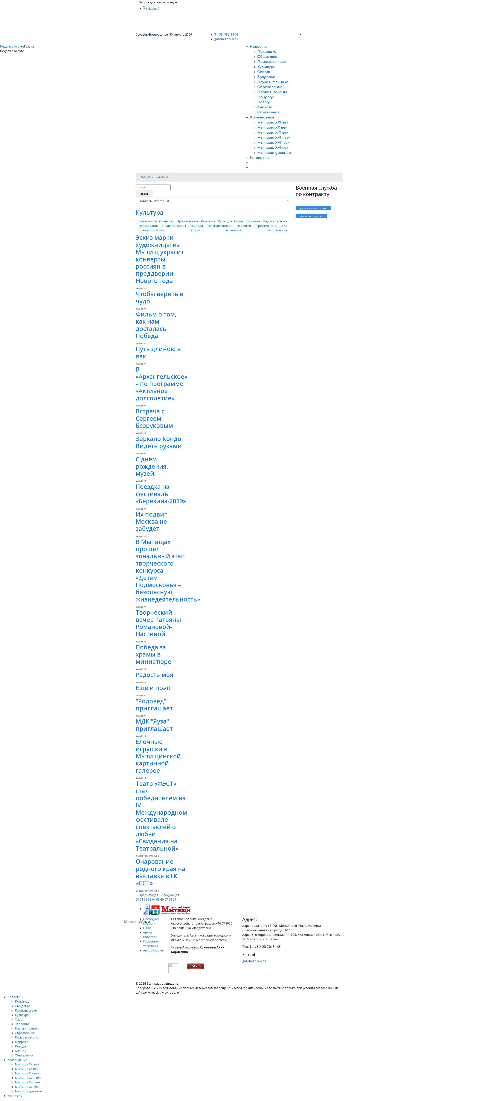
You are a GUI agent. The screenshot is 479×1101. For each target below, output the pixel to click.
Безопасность (277, 230)
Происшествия (271, 62)
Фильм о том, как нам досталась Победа (156, 325)
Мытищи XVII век (273, 142)
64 (153, 899)
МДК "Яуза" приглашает (154, 724)
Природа (265, 97)
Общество (267, 57)
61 (141, 899)
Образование (269, 87)
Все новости (148, 221)
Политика (266, 52)
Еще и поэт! (153, 688)
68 (170, 899)
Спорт (263, 72)
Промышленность (220, 226)
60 (137, 899)
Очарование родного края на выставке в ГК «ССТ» (160, 872)
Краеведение (262, 117)
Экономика (233, 230)
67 (166, 899)
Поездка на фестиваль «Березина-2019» (161, 493)
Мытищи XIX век (272, 132)
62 (145, 899)
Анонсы (264, 107)
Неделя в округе (12, 46)
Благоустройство (151, 230)
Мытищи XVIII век (274, 137)
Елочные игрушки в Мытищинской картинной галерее (158, 756)
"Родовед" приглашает (154, 704)
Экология (244, 226)
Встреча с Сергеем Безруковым (154, 418)
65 (158, 899)
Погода (264, 102)
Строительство (265, 226)
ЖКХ (284, 226)
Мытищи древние (274, 153)
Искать (144, 194)
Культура (266, 67)
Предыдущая (149, 895)
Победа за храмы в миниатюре (153, 654)
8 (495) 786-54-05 (226, 34)
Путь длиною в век (158, 352)
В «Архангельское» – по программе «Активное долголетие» (161, 383)
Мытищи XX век (272, 127)
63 (149, 899)
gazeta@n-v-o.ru (226, 39)
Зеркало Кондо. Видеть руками (159, 442)
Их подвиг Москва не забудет (151, 521)
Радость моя (154, 675)
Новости (258, 46)
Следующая (170, 895)
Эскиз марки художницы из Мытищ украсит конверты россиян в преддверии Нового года (160, 258)
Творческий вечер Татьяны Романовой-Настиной (158, 623)
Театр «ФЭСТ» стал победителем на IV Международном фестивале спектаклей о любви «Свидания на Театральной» (161, 815)
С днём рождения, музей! (152, 466)
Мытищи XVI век (272, 148)
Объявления (268, 112)
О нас (147, 928)
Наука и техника (272, 82)
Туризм (194, 230)
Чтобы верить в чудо (159, 297)
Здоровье (266, 77)
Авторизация (153, 950)
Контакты (260, 158)
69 (174, 899)
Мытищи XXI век (272, 122)
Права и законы (272, 92)
